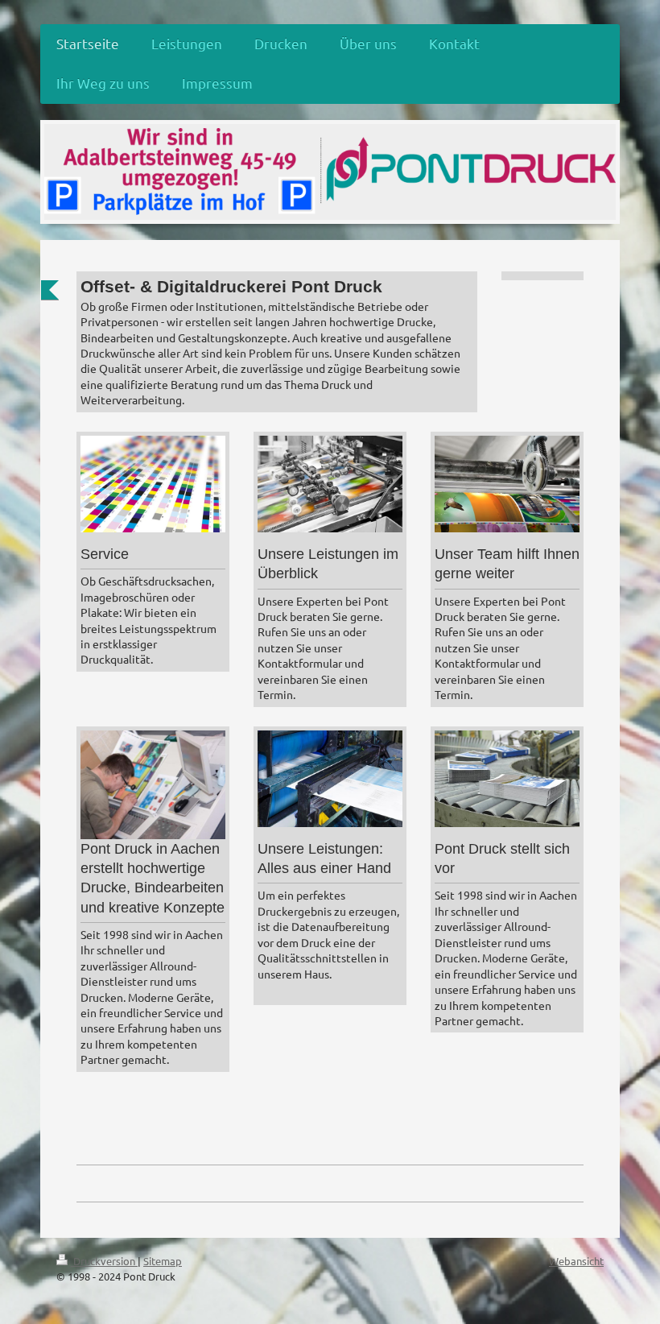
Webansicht (576, 1261)
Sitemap (162, 1261)
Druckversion (104, 1261)
